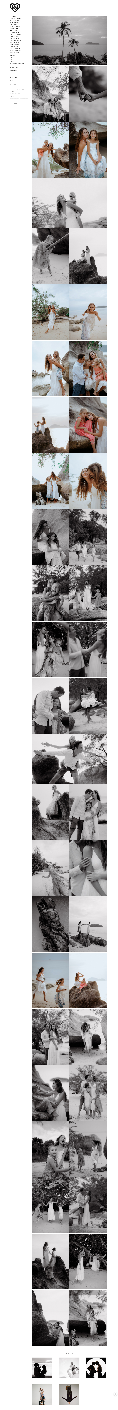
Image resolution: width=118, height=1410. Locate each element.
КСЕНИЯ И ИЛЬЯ (14, 42)
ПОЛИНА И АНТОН (15, 40)
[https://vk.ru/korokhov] (10, 85)
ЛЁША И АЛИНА (14, 44)
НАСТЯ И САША (14, 38)
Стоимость (14, 67)
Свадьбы (13, 16)
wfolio (15, 103)
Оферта (12, 96)
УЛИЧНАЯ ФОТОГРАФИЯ (17, 63)
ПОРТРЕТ (12, 59)
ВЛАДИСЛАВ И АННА (16, 50)
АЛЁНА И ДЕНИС (14, 20)
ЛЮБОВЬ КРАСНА (15, 26)
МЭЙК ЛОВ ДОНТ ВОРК (16, 18)
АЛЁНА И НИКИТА (15, 22)
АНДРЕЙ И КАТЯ (14, 52)
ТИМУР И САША (14, 32)
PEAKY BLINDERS (14, 36)
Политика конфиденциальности (19, 98)
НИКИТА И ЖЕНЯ (15, 48)
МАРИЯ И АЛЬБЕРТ (15, 34)
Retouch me (14, 77)
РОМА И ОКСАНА (15, 46)
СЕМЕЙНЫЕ (13, 61)
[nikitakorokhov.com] (15, 7)
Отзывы (12, 74)
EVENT (12, 57)
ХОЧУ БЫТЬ (13, 24)
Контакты (13, 70)
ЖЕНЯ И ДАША (14, 30)
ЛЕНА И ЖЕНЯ (14, 28)
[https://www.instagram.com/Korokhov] (12, 85)
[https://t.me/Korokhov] (15, 85)
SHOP (11, 81)
